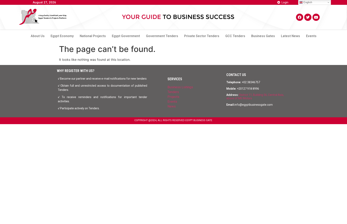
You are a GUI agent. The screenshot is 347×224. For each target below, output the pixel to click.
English (307, 2)
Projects (173, 97)
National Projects (93, 36)
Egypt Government (126, 36)
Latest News (290, 36)
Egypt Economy (62, 36)
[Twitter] (307, 17)
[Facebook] (299, 17)
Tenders (173, 92)
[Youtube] (316, 17)
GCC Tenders (235, 36)
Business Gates (263, 36)
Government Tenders (162, 36)
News (171, 106)
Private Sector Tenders (201, 36)
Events (311, 36)
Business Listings (180, 87)
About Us (38, 36)
